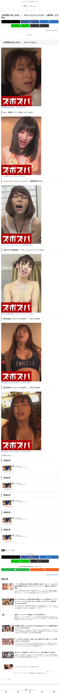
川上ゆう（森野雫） (11, 550)
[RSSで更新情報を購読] (44, 569)
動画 (4, 550)
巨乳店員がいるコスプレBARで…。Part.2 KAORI (15, 451)
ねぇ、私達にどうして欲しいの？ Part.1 (13, 176)
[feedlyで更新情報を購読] (15, 569)
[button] (39, 25)
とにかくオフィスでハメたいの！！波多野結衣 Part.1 (17, 245)
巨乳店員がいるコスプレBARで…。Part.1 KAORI (15, 382)
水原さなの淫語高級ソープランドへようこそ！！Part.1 (17, 313)
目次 (28, 35)
